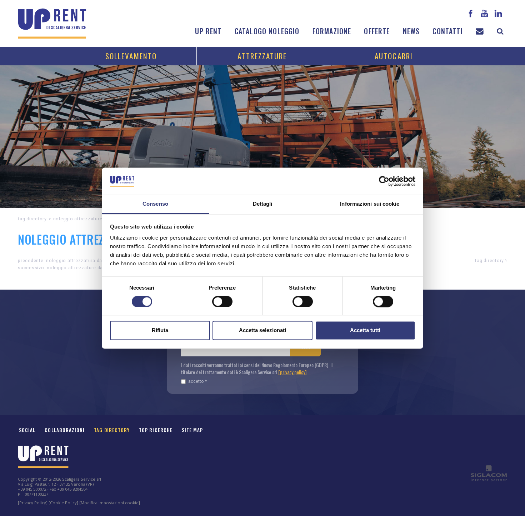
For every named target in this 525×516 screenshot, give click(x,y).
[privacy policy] (292, 372)
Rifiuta (160, 330)
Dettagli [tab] (262, 204)
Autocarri (394, 55)
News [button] (411, 31)
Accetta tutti (365, 330)
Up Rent (208, 31)
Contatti (447, 31)
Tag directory (32, 218)
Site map (192, 430)
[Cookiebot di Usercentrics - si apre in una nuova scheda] (384, 181)
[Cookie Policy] (63, 502)
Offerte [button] (377, 31)
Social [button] (27, 430)
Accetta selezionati (262, 330)
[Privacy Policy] (33, 502)
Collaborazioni (65, 430)
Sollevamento (131, 55)
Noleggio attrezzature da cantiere (85, 267)
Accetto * (197, 381)
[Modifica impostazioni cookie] (109, 502)
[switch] (222, 301)
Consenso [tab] (155, 204)
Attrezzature (262, 55)
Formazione (331, 31)
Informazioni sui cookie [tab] (369, 204)
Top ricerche (155, 430)
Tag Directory (112, 430)
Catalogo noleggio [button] (267, 31)
